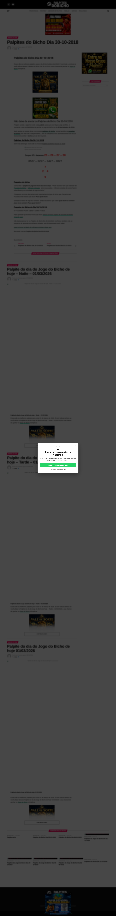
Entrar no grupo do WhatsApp (58, 465)
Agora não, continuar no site (58, 469)
